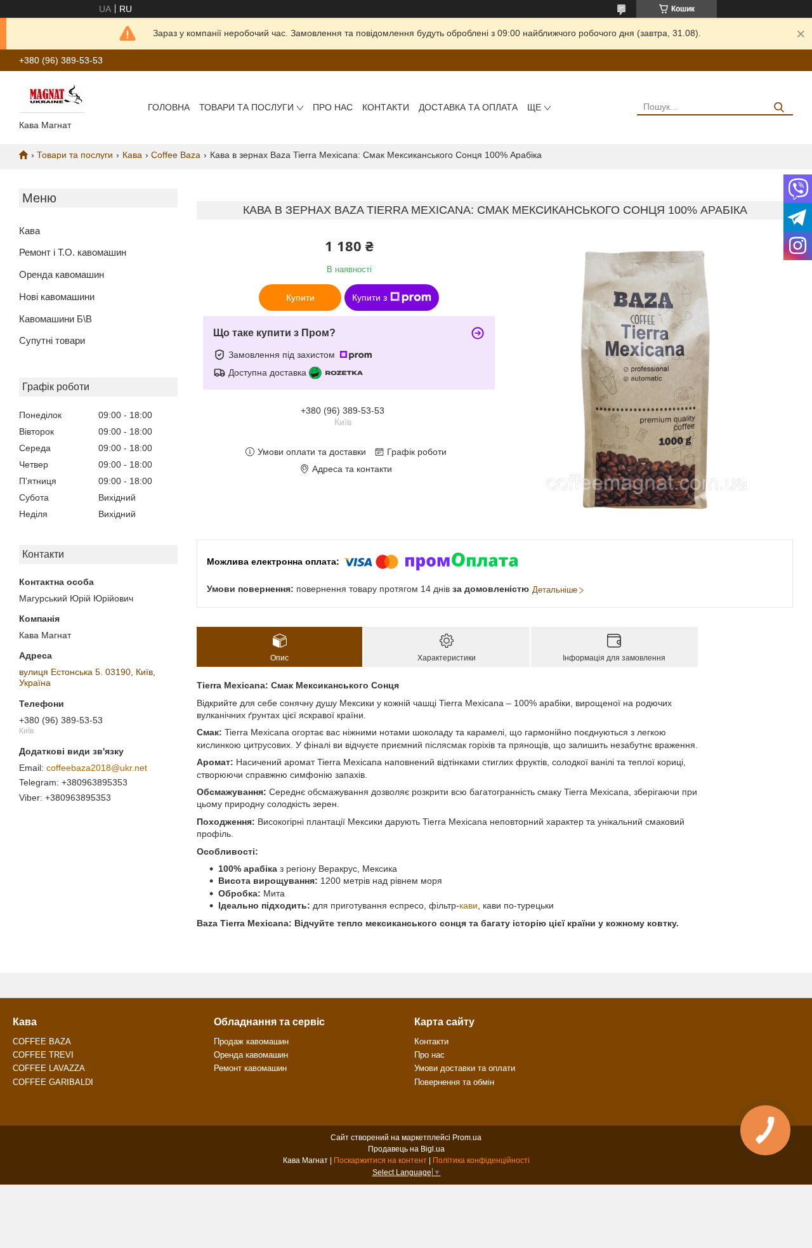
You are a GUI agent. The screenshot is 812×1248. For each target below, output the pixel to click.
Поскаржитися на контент (380, 1160)
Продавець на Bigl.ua (406, 1149)
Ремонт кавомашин (250, 1068)
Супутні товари (52, 340)
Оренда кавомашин (61, 274)
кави (468, 905)
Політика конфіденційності (481, 1160)
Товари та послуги (246, 107)
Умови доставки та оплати (464, 1068)
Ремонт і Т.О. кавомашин (72, 252)
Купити (300, 297)
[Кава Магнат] (52, 98)
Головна (169, 107)
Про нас (333, 107)
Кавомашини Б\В (55, 318)
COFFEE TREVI (43, 1055)
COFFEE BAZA (42, 1041)
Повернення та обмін (454, 1082)
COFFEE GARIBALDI (53, 1082)
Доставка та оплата (468, 107)
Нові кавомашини (57, 296)
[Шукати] (778, 107)
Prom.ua (466, 1137)
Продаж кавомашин (251, 1041)
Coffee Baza (175, 154)
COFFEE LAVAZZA (49, 1068)
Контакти (385, 107)
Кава (132, 154)
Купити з (369, 297)
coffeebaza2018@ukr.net (96, 768)
